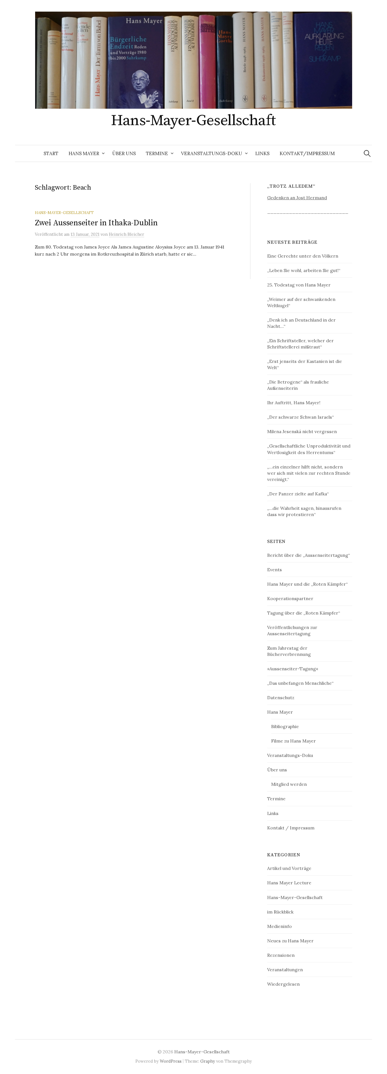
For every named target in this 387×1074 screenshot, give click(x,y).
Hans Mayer (84, 153)
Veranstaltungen (285, 969)
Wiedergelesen (283, 984)
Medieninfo (279, 926)
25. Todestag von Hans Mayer (299, 285)
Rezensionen (281, 955)
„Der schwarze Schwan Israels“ (300, 417)
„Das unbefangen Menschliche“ (300, 683)
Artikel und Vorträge (289, 868)
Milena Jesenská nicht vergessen (302, 431)
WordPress (171, 1061)
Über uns (124, 153)
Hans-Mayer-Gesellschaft (193, 120)
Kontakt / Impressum (290, 828)
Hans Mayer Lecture (289, 882)
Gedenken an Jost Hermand (297, 197)
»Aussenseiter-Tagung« (292, 668)
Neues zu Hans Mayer (290, 941)
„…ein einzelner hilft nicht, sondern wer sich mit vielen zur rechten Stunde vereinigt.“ (308, 473)
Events (274, 569)
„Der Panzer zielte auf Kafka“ (298, 494)
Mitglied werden (289, 784)
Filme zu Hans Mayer (293, 741)
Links (262, 153)
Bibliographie (285, 726)
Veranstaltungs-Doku (211, 153)
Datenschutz (280, 697)
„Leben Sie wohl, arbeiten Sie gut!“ (303, 270)
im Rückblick (280, 912)
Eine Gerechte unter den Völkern (302, 256)
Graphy (207, 1061)
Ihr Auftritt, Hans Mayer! (293, 402)
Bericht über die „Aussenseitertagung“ (308, 555)
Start (51, 153)
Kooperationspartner (290, 598)
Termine (157, 153)
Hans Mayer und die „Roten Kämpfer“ (307, 584)
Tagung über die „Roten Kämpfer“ (303, 613)
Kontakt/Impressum (307, 153)
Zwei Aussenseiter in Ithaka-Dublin (96, 223)
